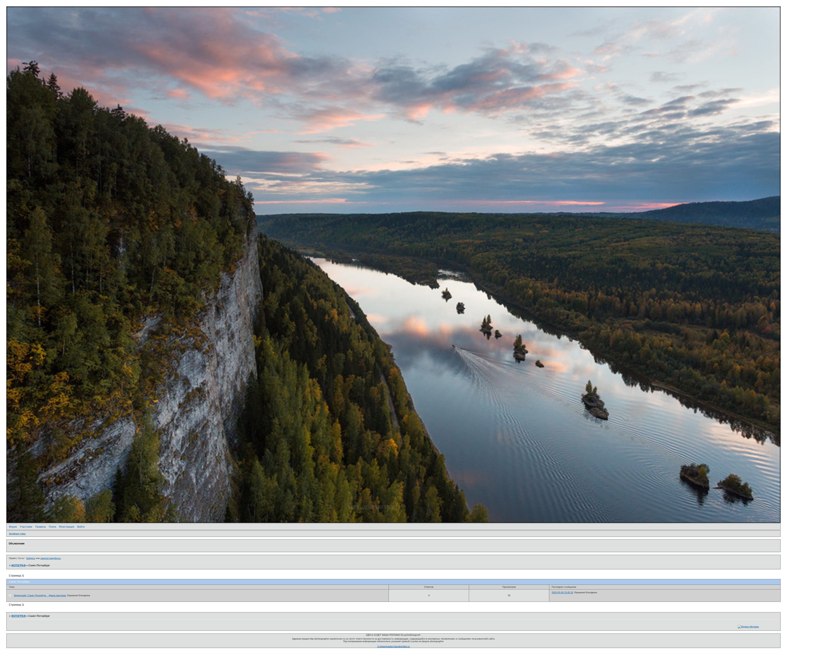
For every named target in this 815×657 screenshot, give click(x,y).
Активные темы (17, 533)
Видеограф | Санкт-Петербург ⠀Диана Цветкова (40, 595)
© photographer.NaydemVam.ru (393, 646)
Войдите (30, 558)
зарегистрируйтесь (50, 558)
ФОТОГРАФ (18, 565)
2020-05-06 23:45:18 (562, 592)
